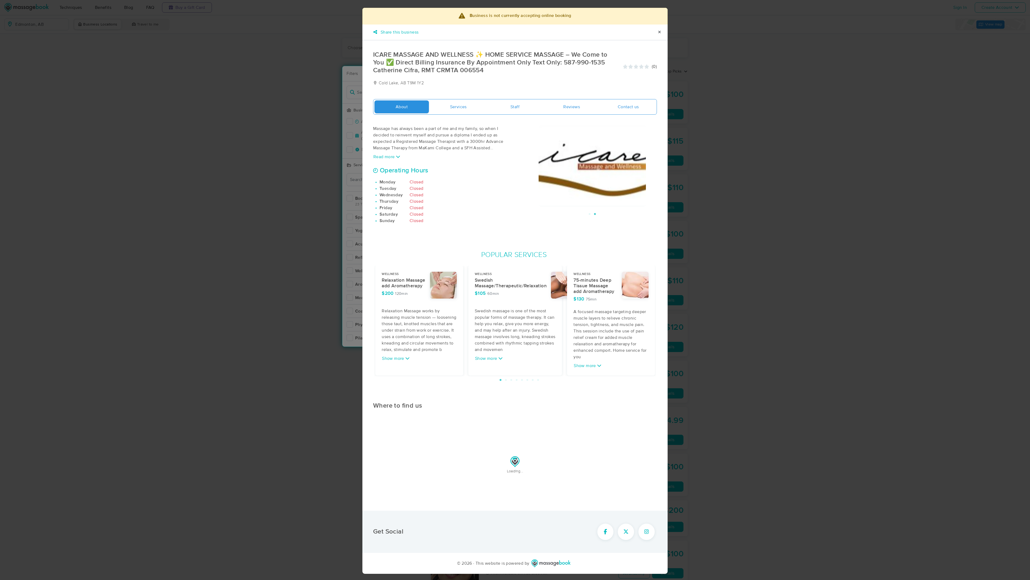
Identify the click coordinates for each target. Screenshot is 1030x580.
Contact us (628, 107)
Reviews (571, 107)
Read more (384, 157)
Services (458, 107)
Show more (393, 358)
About (402, 107)
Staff (515, 107)
